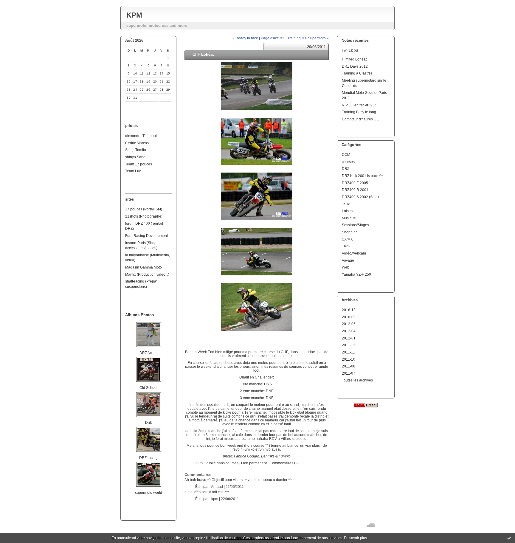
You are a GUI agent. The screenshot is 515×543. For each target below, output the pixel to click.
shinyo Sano (135, 157)
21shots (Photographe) (143, 216)
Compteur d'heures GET (361, 119)
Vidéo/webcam (354, 253)
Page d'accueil (273, 38)
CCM (346, 154)
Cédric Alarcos (137, 143)
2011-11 (348, 352)
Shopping (350, 232)
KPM (134, 15)
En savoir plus (355, 538)
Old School (148, 388)
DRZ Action (148, 353)
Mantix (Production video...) (147, 274)
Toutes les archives (357, 380)
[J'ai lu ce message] (509, 538)
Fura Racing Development (146, 236)
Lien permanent (254, 463)
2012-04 (349, 331)
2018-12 (349, 310)
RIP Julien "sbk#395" (359, 105)
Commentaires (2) (284, 463)
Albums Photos (139, 315)
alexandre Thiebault (141, 136)
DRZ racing (148, 458)
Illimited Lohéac (354, 59)
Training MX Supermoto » (308, 38)
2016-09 (349, 317)
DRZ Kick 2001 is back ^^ (362, 176)
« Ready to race (245, 38)
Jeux (346, 204)
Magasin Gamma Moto (143, 267)
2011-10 (348, 359)
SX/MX (347, 239)
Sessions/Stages (355, 225)
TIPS (346, 246)
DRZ (345, 168)
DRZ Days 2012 (355, 66)
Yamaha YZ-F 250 (356, 274)
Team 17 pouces (138, 164)
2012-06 (349, 324)
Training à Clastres (357, 73)
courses (348, 162)
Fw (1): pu (350, 50)
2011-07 (348, 373)
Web (345, 267)
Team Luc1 (134, 171)
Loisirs (347, 211)
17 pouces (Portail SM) (143, 209)
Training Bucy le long (359, 112)
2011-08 (348, 366)
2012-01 (349, 338)
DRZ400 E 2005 (355, 183)
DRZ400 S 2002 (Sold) (360, 197)
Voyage (348, 260)
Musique (349, 218)
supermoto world (148, 492)
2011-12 (348, 345)
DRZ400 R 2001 (355, 190)
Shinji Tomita (135, 150)
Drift (148, 422)
